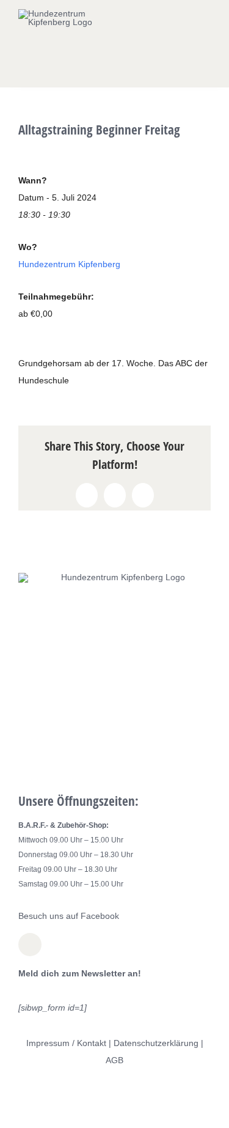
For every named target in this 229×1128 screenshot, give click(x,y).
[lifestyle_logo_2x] (58, 13)
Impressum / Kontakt (66, 1043)
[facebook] (30, 944)
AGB (114, 1060)
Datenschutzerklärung (156, 1043)
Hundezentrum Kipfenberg (69, 264)
